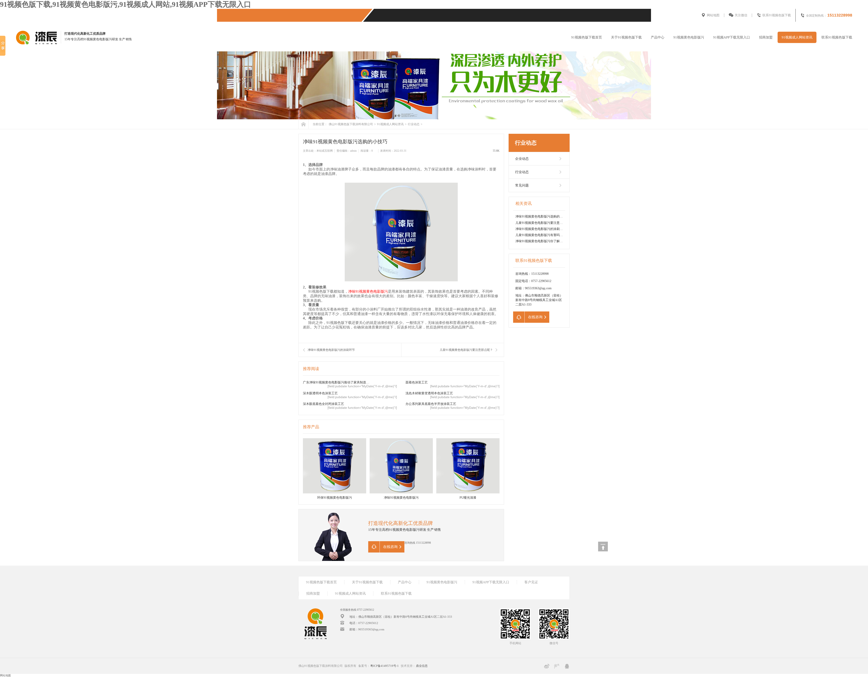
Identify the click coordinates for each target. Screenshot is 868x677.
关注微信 (741, 15)
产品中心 (657, 37)
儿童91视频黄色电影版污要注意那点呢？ (543, 223)
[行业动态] (434, 85)
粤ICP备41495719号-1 (384, 665)
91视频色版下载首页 (586, 37)
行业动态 (413, 124)
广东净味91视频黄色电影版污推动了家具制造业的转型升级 (337, 382)
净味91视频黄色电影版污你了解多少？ (542, 241)
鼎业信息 (422, 665)
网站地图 (713, 15)
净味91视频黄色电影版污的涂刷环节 (331, 350)
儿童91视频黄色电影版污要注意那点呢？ (466, 350)
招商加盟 (766, 37)
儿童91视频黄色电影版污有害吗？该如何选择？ (548, 235)
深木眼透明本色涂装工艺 (320, 393)
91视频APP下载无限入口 (731, 37)
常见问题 (522, 185)
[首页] (303, 124)
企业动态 (522, 158)
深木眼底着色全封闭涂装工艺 (323, 404)
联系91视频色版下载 (776, 15)
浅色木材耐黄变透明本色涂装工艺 (429, 393)
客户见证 (531, 582)
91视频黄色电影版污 (688, 37)
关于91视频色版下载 (626, 37)
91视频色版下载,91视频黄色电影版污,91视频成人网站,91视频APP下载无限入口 (125, 4)
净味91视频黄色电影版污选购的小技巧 (542, 216)
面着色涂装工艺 (417, 382)
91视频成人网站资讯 (797, 37)
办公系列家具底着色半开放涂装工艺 (431, 404)
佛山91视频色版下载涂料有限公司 (351, 124)
